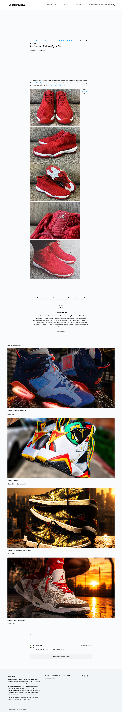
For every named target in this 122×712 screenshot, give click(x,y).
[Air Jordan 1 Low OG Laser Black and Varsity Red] (61, 518)
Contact (47, 675)
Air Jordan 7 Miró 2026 (12, 480)
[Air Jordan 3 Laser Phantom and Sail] (61, 588)
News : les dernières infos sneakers (46, 41)
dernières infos (51, 4)
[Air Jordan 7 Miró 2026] (61, 448)
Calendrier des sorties (96, 4)
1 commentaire (42, 50)
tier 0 (76, 83)
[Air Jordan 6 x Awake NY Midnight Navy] (61, 378)
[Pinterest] (69, 297)
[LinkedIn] (84, 297)
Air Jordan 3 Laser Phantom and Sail (16, 620)
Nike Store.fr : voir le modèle (58, 85)
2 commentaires (21, 484)
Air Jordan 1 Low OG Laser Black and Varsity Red (19, 550)
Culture (66, 4)
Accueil (32, 41)
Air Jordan (62, 41)
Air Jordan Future (72, 41)
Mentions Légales (50, 678)
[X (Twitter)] (53, 297)
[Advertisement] (61, 22)
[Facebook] (37, 297)
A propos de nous (56, 675)
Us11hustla (85, 91)
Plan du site (67, 675)
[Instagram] (87, 675)
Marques (78, 4)
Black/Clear (39, 83)
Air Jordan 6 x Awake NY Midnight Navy (16, 410)
